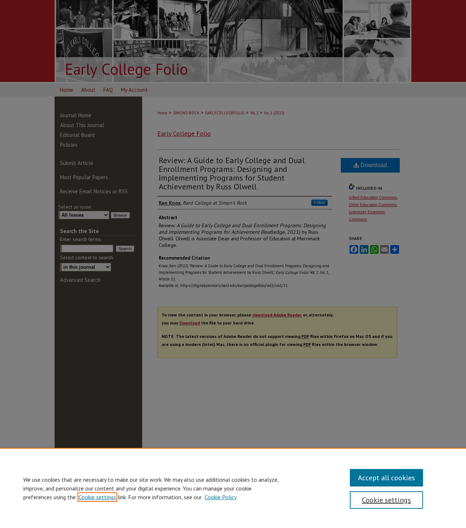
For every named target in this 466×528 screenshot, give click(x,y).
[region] (233, 488)
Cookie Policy (221, 497)
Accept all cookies (386, 477)
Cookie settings (97, 497)
